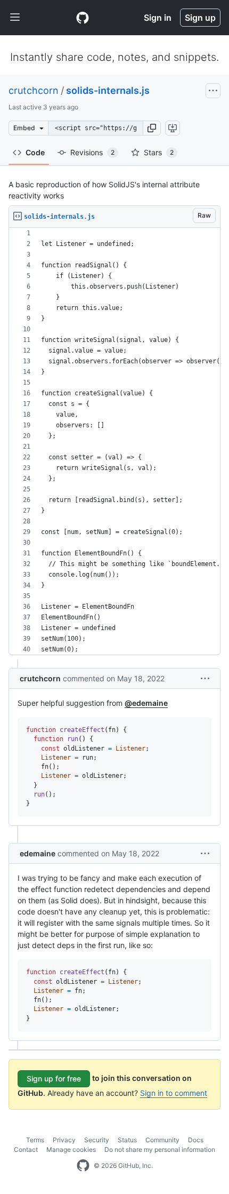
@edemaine (146, 702)
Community (162, 1140)
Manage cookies (71, 1149)
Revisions (92, 152)
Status (127, 1140)
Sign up (200, 17)
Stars (159, 152)
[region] (114, 441)
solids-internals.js (108, 90)
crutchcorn (34, 90)
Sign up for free (54, 1078)
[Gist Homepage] (82, 17)
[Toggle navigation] (15, 18)
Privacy (64, 1140)
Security (96, 1140)
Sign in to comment (173, 1092)
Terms (35, 1140)
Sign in (157, 17)
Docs (195, 1140)
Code (35, 152)
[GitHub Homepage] (83, 1166)
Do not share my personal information (159, 1149)
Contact (26, 1149)
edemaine (37, 853)
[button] (152, 128)
